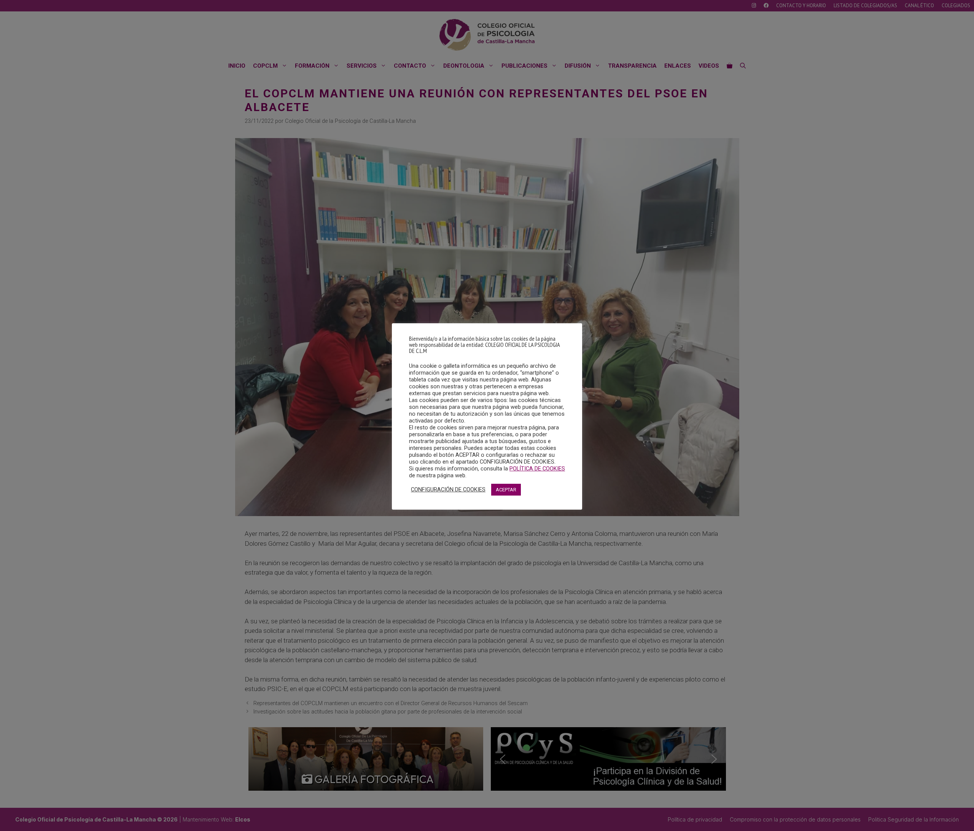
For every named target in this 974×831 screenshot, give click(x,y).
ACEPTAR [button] (506, 490)
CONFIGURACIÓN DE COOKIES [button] (448, 489)
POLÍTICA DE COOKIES (537, 468)
